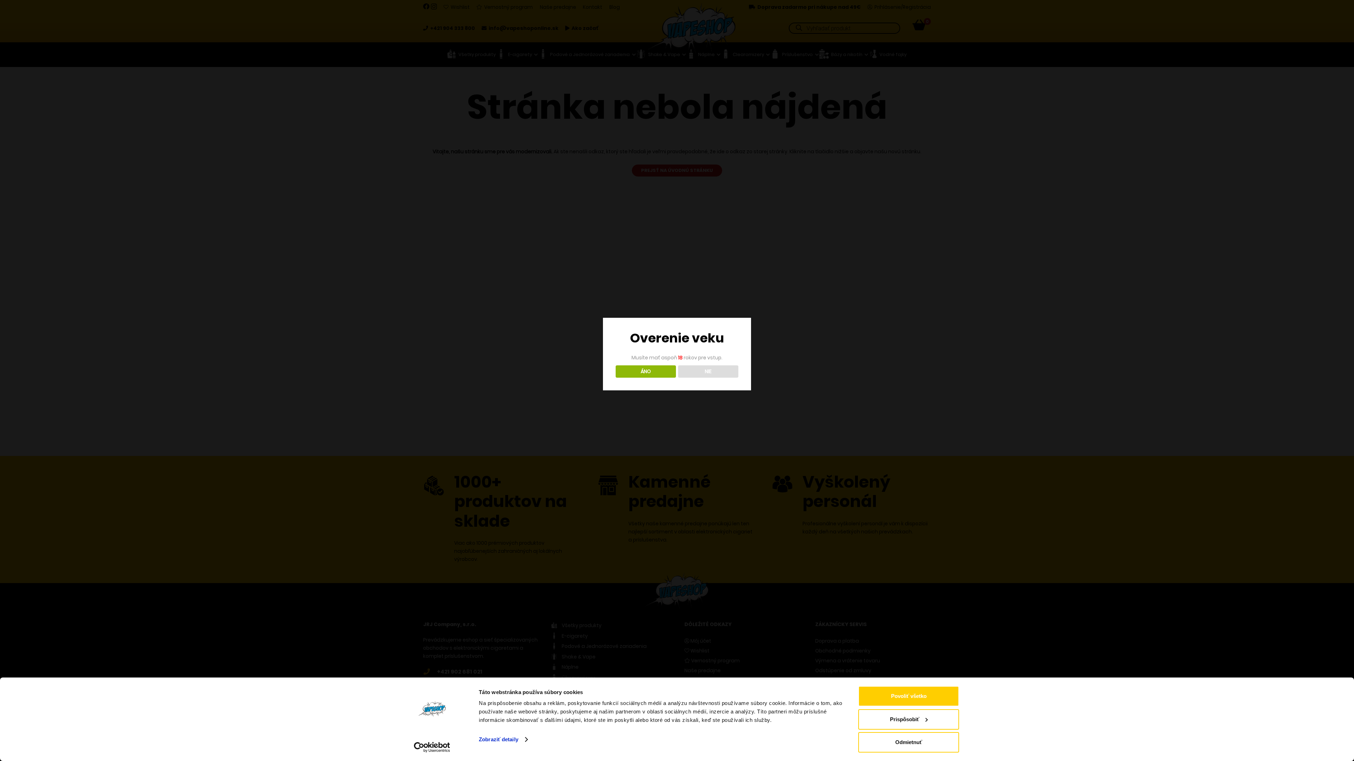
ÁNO (646, 371)
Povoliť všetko (909, 696)
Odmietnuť (908, 742)
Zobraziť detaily (498, 739)
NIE (708, 371)
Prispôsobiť (904, 719)
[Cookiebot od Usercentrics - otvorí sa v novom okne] (432, 747)
